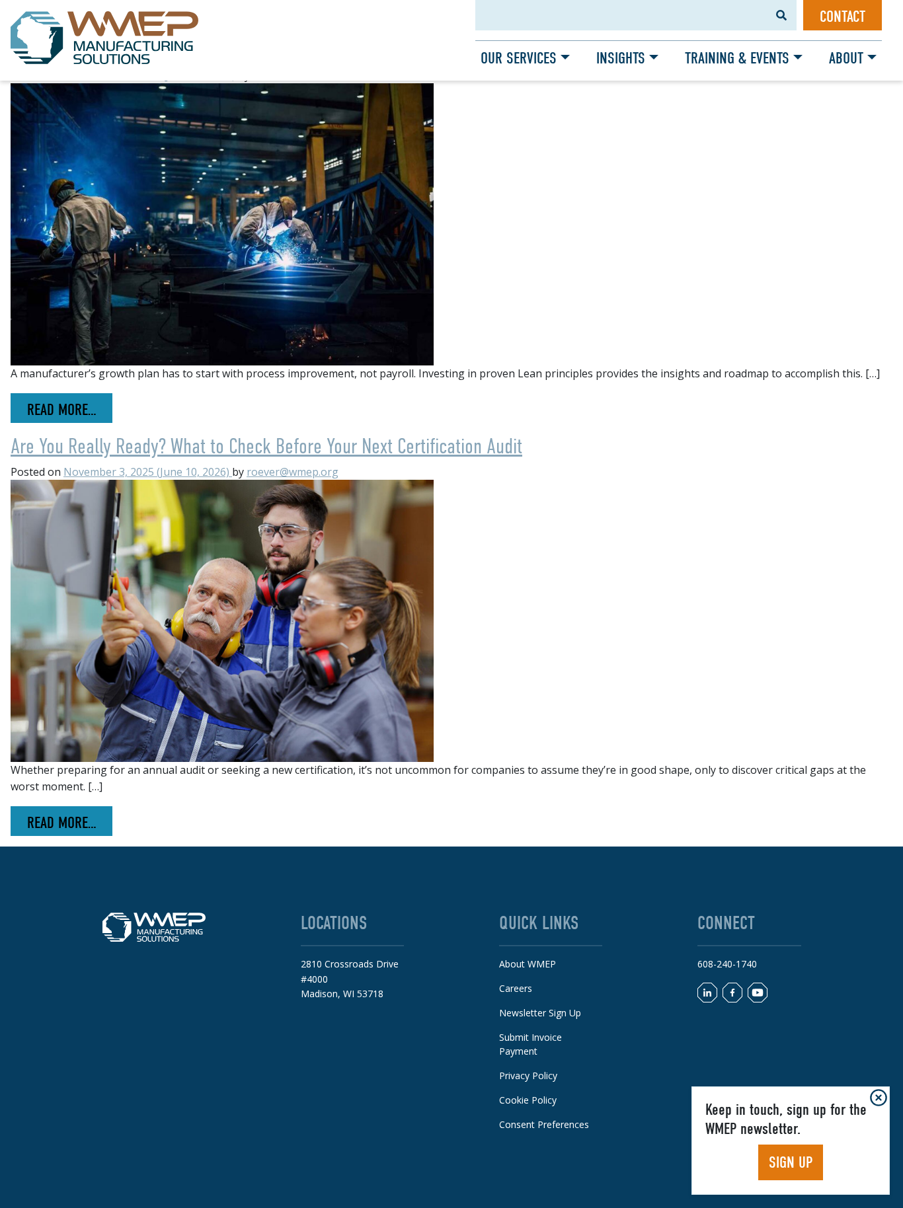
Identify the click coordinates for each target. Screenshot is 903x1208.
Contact (842, 16)
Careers (515, 988)
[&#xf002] (781, 15)
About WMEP (527, 964)
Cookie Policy (528, 1100)
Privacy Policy (528, 1075)
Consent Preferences (544, 1124)
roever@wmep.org (292, 472)
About (846, 58)
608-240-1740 (727, 964)
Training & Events (737, 58)
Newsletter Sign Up (540, 1012)
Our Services (519, 58)
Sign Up (790, 1162)
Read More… (69, 409)
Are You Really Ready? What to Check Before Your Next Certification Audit (266, 446)
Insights (620, 58)
